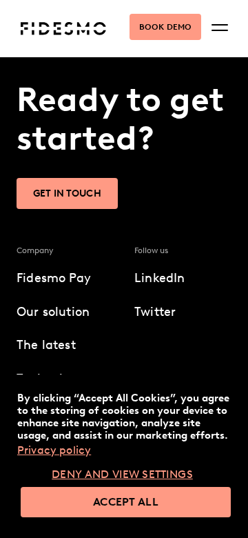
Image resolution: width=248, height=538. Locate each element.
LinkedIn (159, 278)
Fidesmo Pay (54, 278)
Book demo (165, 27)
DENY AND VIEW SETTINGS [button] (122, 474)
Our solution (53, 311)
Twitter (155, 311)
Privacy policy (54, 450)
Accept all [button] (125, 501)
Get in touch (67, 193)
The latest (46, 344)
